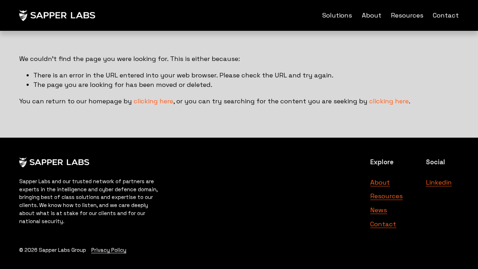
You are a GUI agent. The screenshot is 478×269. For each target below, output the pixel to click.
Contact (446, 15)
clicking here (153, 101)
